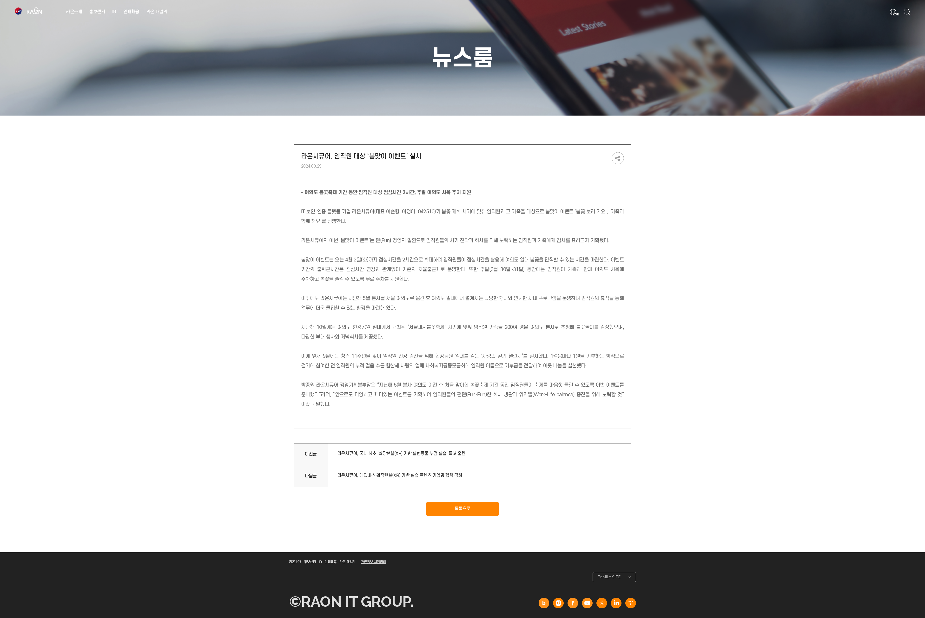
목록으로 (462, 508)
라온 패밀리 (156, 11)
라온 (28, 11)
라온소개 (74, 11)
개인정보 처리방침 (373, 562)
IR (114, 11)
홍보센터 (97, 11)
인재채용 (131, 11)
